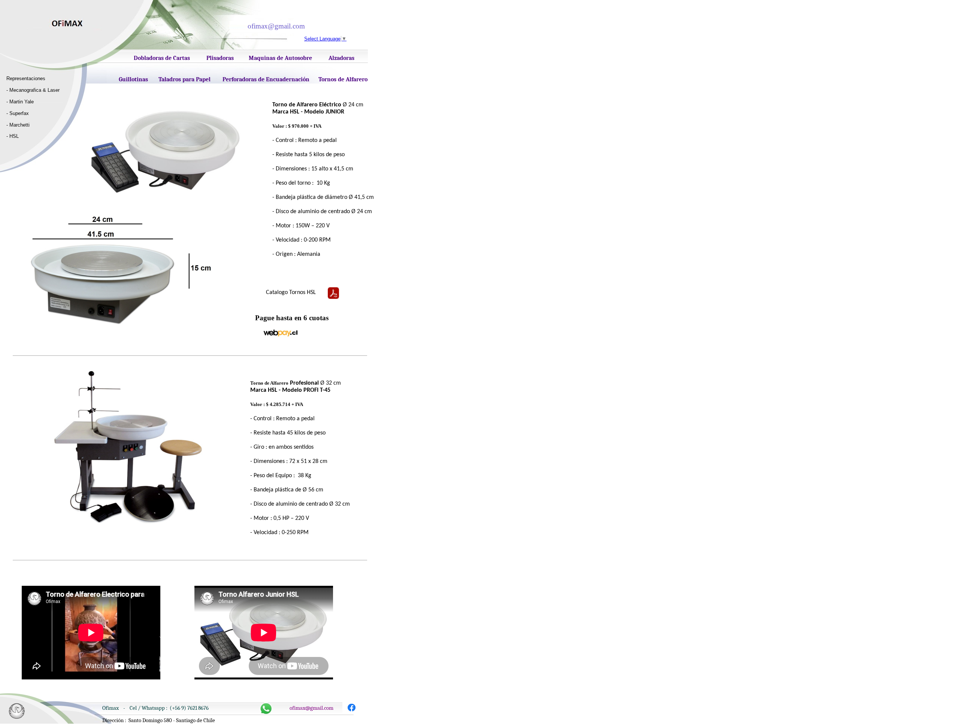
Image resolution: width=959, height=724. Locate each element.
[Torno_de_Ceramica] (351, 712)
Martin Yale (21, 101)
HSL (14, 136)
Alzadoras (341, 58)
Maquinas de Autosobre (280, 58)
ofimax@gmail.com (311, 708)
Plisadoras (220, 58)
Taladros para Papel (184, 79)
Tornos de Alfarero (342, 79)
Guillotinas (133, 79)
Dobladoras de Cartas (162, 58)
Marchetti (19, 125)
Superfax (19, 113)
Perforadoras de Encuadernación (266, 79)
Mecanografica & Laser (34, 90)
